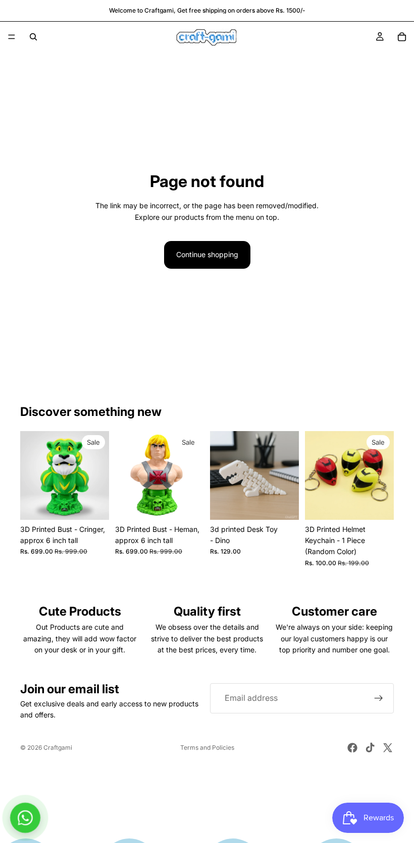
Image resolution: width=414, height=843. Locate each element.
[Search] (33, 37)
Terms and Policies (207, 747)
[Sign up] (378, 698)
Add (101, 504)
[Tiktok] (370, 748)
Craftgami (57, 747)
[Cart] (402, 37)
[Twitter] (388, 748)
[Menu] (11, 36)
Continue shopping (207, 254)
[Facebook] (352, 748)
